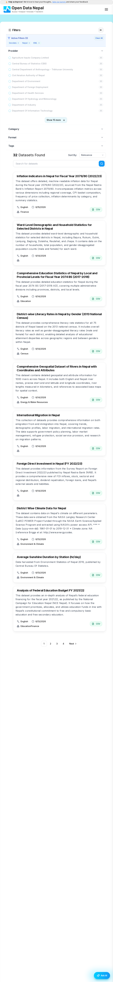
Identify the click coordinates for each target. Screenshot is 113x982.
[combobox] (92, 155)
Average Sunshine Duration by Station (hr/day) (49, 557)
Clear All (99, 38)
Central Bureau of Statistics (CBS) (29, 63)
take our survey (59, 2)
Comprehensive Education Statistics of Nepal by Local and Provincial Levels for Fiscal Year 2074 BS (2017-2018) (57, 275)
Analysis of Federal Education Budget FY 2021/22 (50, 590)
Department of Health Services (28, 93)
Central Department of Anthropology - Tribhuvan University (42, 69)
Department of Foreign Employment (30, 87)
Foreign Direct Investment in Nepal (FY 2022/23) (49, 463)
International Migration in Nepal (38, 415)
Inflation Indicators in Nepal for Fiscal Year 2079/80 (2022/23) (59, 176)
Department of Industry (24, 105)
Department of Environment (26, 81)
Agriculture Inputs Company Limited (30, 57)
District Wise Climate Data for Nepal (41, 508)
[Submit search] (102, 164)
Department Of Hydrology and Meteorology (34, 99)
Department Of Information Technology (32, 110)
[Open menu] (106, 9)
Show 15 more (54, 120)
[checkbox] (10, 58)
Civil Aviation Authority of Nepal (28, 75)
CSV (98, 209)
